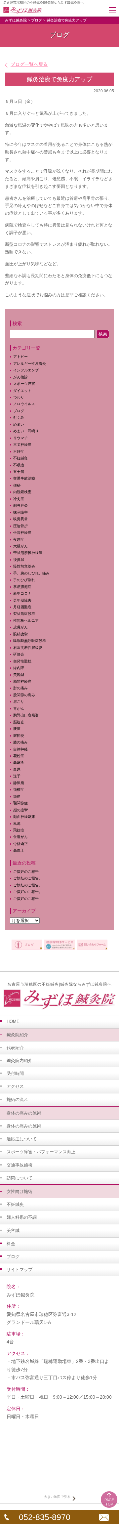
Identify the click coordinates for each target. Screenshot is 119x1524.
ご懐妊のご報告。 (27, 878)
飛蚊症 (18, 830)
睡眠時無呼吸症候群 (29, 641)
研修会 (18, 654)
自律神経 (20, 749)
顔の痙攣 (20, 810)
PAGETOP (109, 1502)
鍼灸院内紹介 (19, 1060)
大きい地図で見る (57, 1497)
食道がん (20, 837)
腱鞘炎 (18, 736)
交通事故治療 (24, 478)
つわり (18, 397)
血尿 (16, 769)
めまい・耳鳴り (26, 431)
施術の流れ (17, 1099)
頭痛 (16, 796)
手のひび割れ (24, 580)
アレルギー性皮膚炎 (29, 363)
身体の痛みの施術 (24, 1125)
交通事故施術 (19, 1165)
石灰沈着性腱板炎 (27, 648)
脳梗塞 (18, 722)
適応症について (22, 1138)
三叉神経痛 (22, 444)
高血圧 (18, 850)
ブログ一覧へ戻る (29, 64)
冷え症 (18, 499)
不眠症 (18, 465)
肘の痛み (20, 688)
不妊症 (18, 451)
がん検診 (20, 377)
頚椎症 (18, 789)
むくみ (18, 417)
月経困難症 (22, 607)
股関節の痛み (24, 695)
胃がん (18, 708)
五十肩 (18, 472)
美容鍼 (18, 675)
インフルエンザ (26, 370)
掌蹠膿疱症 (22, 587)
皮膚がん (20, 627)
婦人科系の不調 (22, 1217)
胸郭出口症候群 (26, 715)
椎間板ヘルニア (26, 620)
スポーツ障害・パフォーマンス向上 (41, 1151)
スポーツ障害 (24, 384)
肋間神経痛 (22, 681)
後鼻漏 (18, 560)
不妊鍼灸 (20, 458)
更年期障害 (22, 600)
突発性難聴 (22, 661)
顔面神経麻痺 (24, 817)
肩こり (22, 701)
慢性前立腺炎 (24, 566)
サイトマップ (19, 1269)
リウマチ (20, 438)
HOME (13, 1021)
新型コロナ (22, 593)
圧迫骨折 (20, 526)
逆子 (16, 776)
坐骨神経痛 (22, 532)
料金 (11, 1243)
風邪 (16, 824)
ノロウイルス (24, 404)
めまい (18, 424)
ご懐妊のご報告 (26, 871)
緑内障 (18, 668)
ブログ (36, 20)
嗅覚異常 (20, 519)
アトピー (20, 357)
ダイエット (22, 391)
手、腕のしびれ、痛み (31, 573)
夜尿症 (18, 539)
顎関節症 (20, 803)
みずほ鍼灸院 (16, 20)
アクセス (15, 1086)
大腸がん (20, 546)
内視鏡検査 (22, 492)
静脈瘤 (18, 783)
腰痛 (16, 729)
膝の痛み (20, 742)
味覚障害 (20, 512)
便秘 (16, 485)
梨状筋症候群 (24, 613)
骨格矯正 (20, 844)
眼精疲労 (20, 634)
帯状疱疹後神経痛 (27, 553)
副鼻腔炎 (20, 505)
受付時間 (15, 1073)
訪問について (19, 1177)
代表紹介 (15, 1047)
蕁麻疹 (22, 762)
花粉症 (18, 756)
